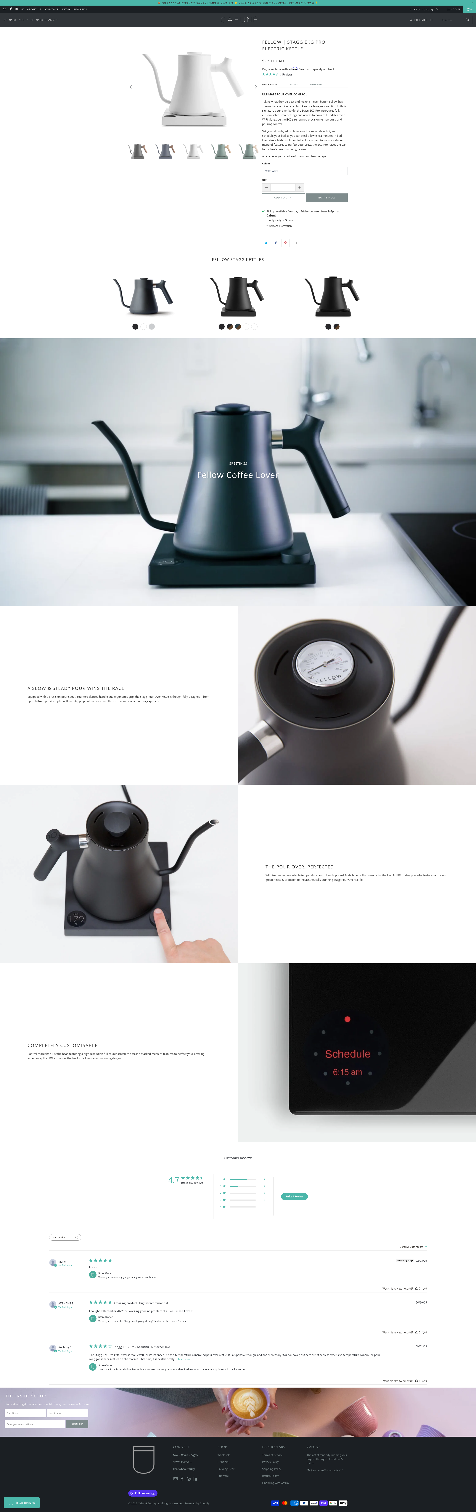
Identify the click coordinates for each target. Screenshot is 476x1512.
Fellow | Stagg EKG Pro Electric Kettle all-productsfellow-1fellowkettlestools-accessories (238, 295)
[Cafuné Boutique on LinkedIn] (22, 9)
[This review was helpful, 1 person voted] (416, 1381)
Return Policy (270, 1476)
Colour (266, 163)
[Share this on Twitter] (266, 243)
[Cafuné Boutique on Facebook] (10, 9)
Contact (52, 9)
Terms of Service (272, 1455)
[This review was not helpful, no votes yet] (423, 1288)
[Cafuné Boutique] (239, 20)
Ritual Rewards (74, 9)
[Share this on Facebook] (276, 243)
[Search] (467, 20)
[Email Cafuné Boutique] (4, 9)
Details (293, 84)
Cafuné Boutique (148, 1503)
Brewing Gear (226, 1469)
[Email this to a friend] (295, 243)
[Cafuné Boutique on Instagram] (16, 9)
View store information (279, 225)
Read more (184, 1359)
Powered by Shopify (197, 1503)
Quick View (143, 313)
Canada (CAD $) (422, 9)
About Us (34, 9)
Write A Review (294, 1196)
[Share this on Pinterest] (286, 243)
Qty (264, 180)
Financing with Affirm (275, 1483)
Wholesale (224, 1455)
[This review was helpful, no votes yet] (416, 1288)
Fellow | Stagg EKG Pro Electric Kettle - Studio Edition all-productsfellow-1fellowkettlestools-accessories (332, 295)
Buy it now (326, 197)
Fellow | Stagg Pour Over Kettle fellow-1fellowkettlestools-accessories (143, 295)
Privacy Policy (270, 1462)
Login (455, 9)
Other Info (316, 84)
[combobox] (413, 1246)
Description (269, 84)
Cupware (223, 1476)
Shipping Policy (271, 1469)
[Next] (256, 87)
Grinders (223, 1462)
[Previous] (131, 87)
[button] (16, 20)
